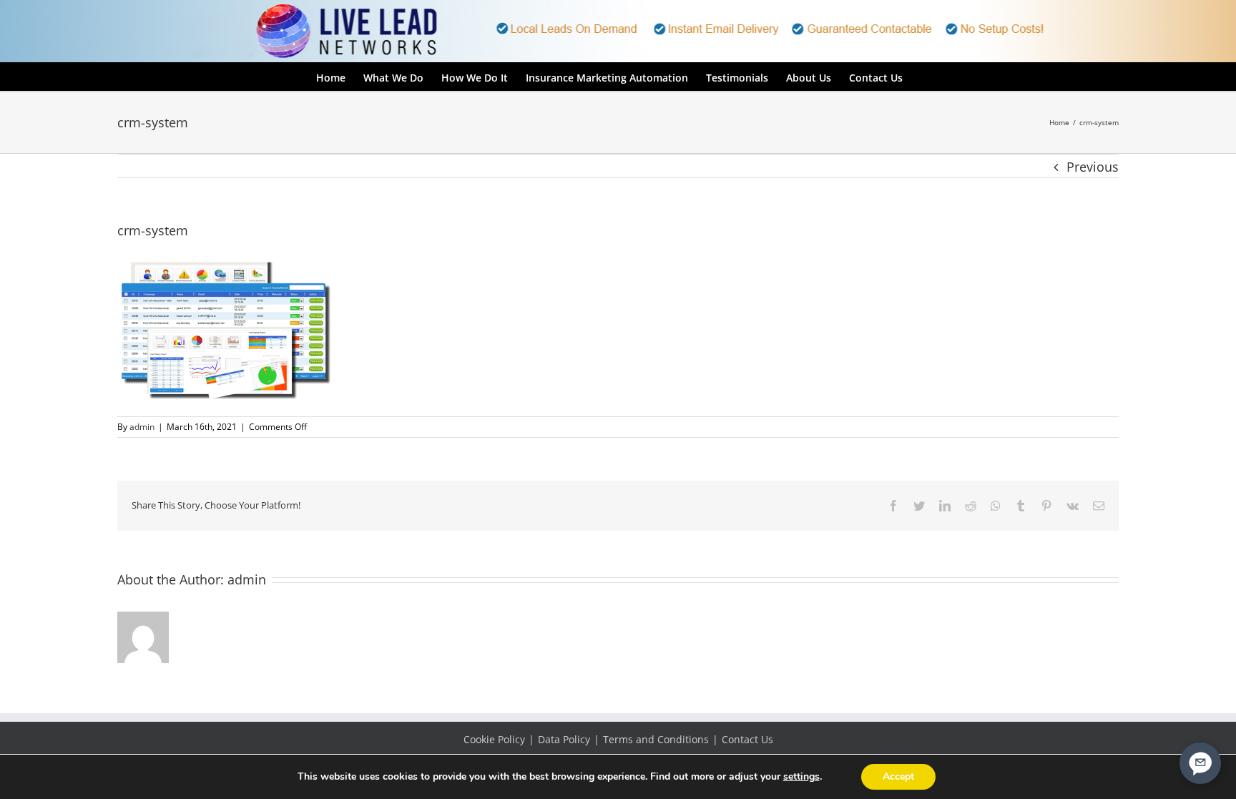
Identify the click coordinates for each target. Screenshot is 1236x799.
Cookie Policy (494, 739)
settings (801, 776)
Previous (1092, 166)
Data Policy (564, 739)
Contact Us (747, 739)
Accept (898, 776)
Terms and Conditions (656, 739)
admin (141, 427)
